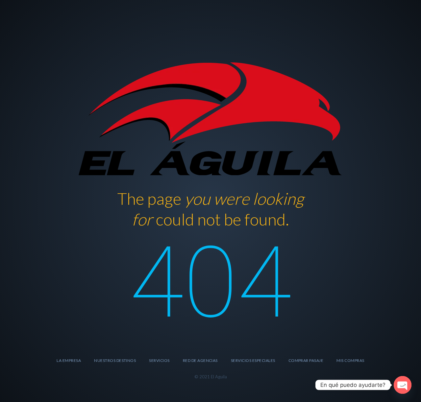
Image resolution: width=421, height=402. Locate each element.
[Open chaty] (402, 385)
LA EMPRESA (69, 360)
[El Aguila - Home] (210, 118)
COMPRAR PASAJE (306, 360)
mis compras (350, 360)
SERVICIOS (159, 360)
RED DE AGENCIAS (200, 360)
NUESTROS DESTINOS (115, 360)
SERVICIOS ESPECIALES (253, 360)
